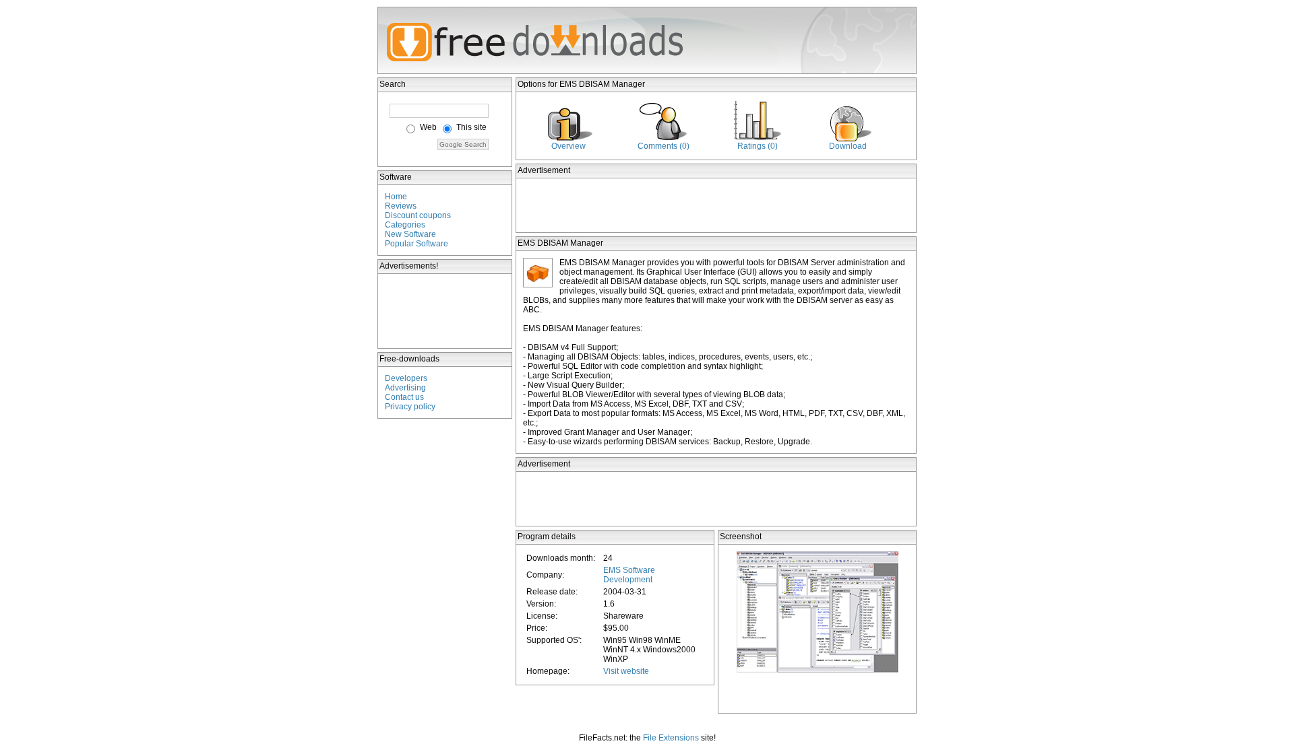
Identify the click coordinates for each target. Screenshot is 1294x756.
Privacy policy (410, 406)
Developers (406, 378)
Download (848, 146)
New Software (410, 234)
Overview (568, 146)
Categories (405, 225)
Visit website (626, 671)
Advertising (405, 387)
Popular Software (416, 243)
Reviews (401, 206)
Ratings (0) (757, 146)
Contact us (404, 397)
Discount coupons (418, 215)
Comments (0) (663, 146)
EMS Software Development (629, 574)
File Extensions (671, 738)
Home (396, 196)
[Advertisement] (445, 311)
